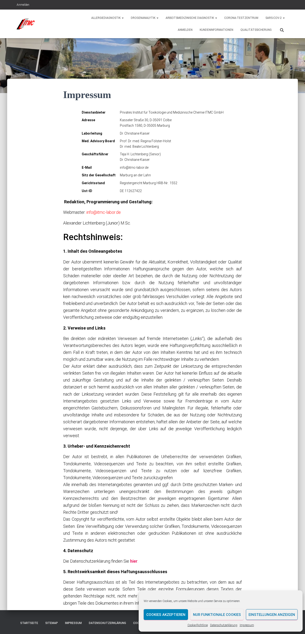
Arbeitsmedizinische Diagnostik (190, 18)
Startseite (29, 623)
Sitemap (51, 623)
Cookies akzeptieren (165, 615)
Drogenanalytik (143, 18)
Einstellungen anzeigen (272, 615)
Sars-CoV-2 (273, 18)
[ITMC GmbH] (26, 24)
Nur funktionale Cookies (217, 615)
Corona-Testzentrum (241, 18)
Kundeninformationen (216, 29)
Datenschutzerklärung (223, 625)
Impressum (247, 625)
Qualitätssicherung (256, 29)
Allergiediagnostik (106, 18)
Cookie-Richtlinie (198, 625)
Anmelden (23, 4)
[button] (122, 18)
